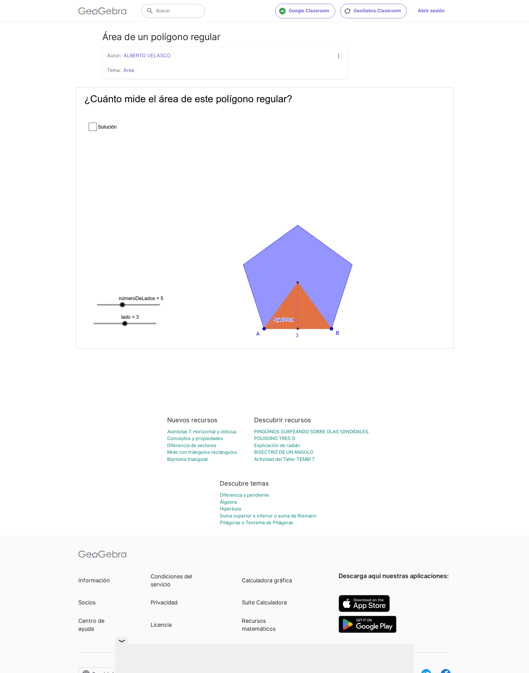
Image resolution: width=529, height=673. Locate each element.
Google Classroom (309, 10)
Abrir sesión (431, 10)
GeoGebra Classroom (377, 10)
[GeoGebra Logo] (102, 11)
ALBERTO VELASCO (147, 55)
